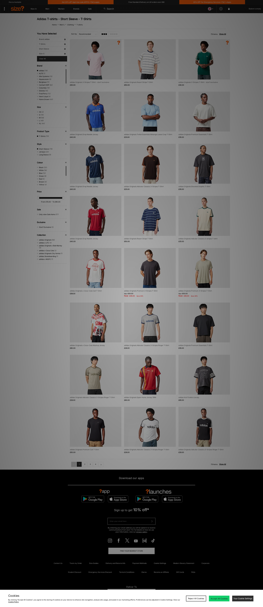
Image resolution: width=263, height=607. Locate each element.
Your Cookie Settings (242, 598)
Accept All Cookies (219, 598)
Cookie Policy (13, 602)
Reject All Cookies (196, 598)
